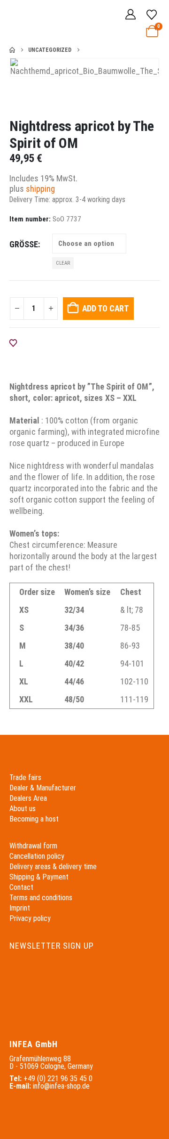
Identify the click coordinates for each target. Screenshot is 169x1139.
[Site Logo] (43, 21)
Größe (23, 244)
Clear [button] (63, 263)
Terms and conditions (40, 897)
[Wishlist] (152, 14)
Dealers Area (28, 798)
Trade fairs (25, 777)
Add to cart (105, 308)
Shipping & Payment (39, 876)
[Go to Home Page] (12, 50)
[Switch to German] (87, 14)
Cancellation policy (36, 856)
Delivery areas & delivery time (53, 866)
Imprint (19, 907)
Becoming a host (34, 818)
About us (22, 808)
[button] (16, 21)
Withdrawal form (33, 845)
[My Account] (130, 15)
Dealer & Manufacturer (42, 787)
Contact (21, 887)
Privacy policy (30, 918)
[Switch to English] (105, 14)
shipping (40, 189)
